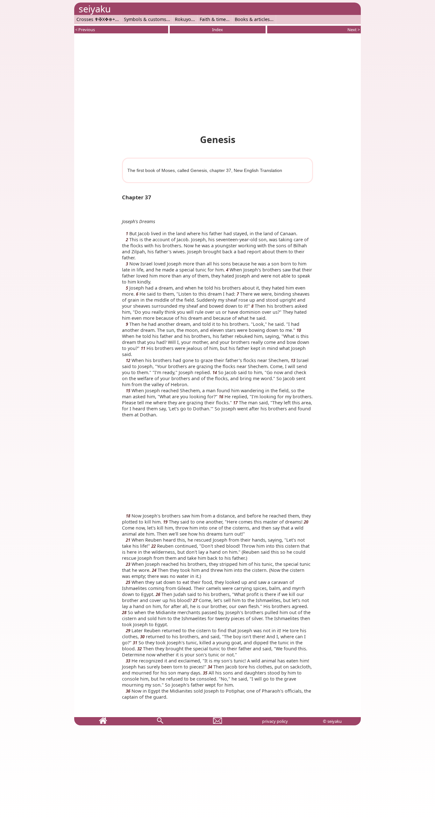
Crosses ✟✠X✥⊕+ (95, 19)
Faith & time (213, 19)
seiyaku (95, 9)
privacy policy (275, 721)
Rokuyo (183, 19)
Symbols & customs (145, 19)
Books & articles (252, 19)
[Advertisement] (217, 82)
